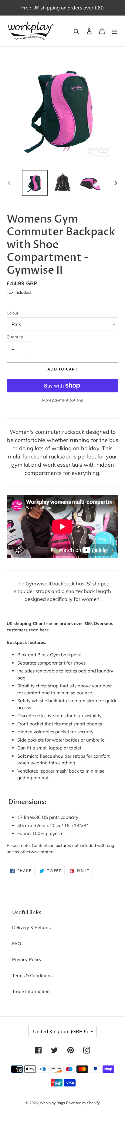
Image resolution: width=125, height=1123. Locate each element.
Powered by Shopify (83, 1102)
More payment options (62, 400)
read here (39, 630)
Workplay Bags (52, 1102)
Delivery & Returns (31, 927)
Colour (13, 313)
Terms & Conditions (32, 975)
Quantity (15, 336)
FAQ (16, 943)
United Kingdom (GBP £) (60, 1031)
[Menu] (114, 30)
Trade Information (31, 991)
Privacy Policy (27, 959)
